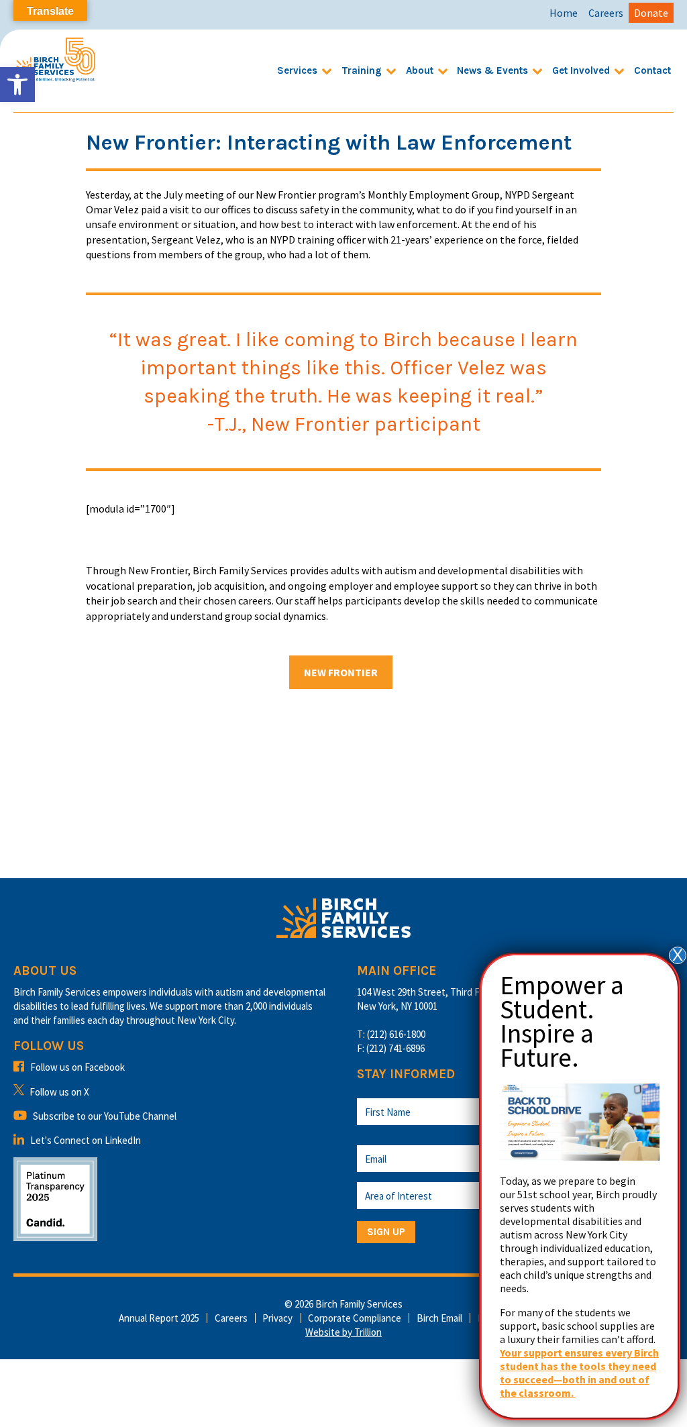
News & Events (492, 70)
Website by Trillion (343, 1332)
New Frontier (341, 672)
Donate (651, 12)
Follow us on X (59, 1092)
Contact (652, 70)
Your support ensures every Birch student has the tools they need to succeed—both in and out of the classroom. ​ (579, 1372)
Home (563, 12)
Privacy (277, 1318)
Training (361, 70)
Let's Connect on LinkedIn (85, 1140)
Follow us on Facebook (77, 1067)
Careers (605, 12)
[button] (17, 84)
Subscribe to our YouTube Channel (104, 1116)
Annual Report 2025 (159, 1318)
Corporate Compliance (354, 1318)
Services (297, 70)
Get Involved (581, 70)
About (419, 70)
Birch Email (439, 1318)
